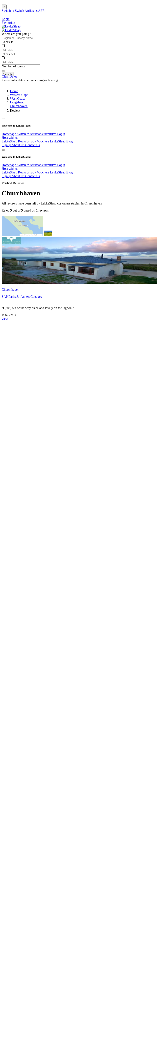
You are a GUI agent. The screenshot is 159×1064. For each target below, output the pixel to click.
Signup (7, 145)
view (5, 318)
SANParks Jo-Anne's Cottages (22, 296)
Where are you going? (16, 34)
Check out (8, 54)
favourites (50, 134)
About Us (18, 145)
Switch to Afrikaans (30, 134)
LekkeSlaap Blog (61, 141)
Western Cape (19, 95)
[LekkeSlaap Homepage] (11, 26)
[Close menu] (3, 118)
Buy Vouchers (40, 141)
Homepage (9, 134)
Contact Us (32, 145)
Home (14, 91)
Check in (7, 42)
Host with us (10, 137)
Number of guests (13, 66)
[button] (79, 84)
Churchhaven (19, 106)
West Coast (17, 98)
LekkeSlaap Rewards (16, 141)
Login (61, 134)
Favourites (8, 22)
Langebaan (17, 102)
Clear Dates (9, 76)
